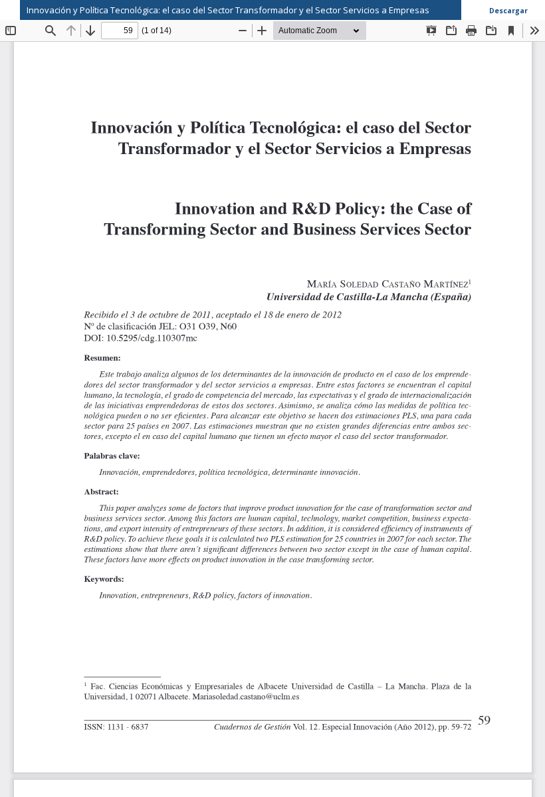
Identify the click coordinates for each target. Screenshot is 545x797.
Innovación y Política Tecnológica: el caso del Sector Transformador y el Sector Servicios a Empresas (228, 10)
